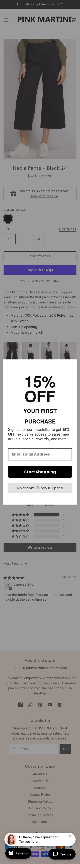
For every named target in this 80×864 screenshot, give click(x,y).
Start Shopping (40, 472)
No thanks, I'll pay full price (40, 488)
